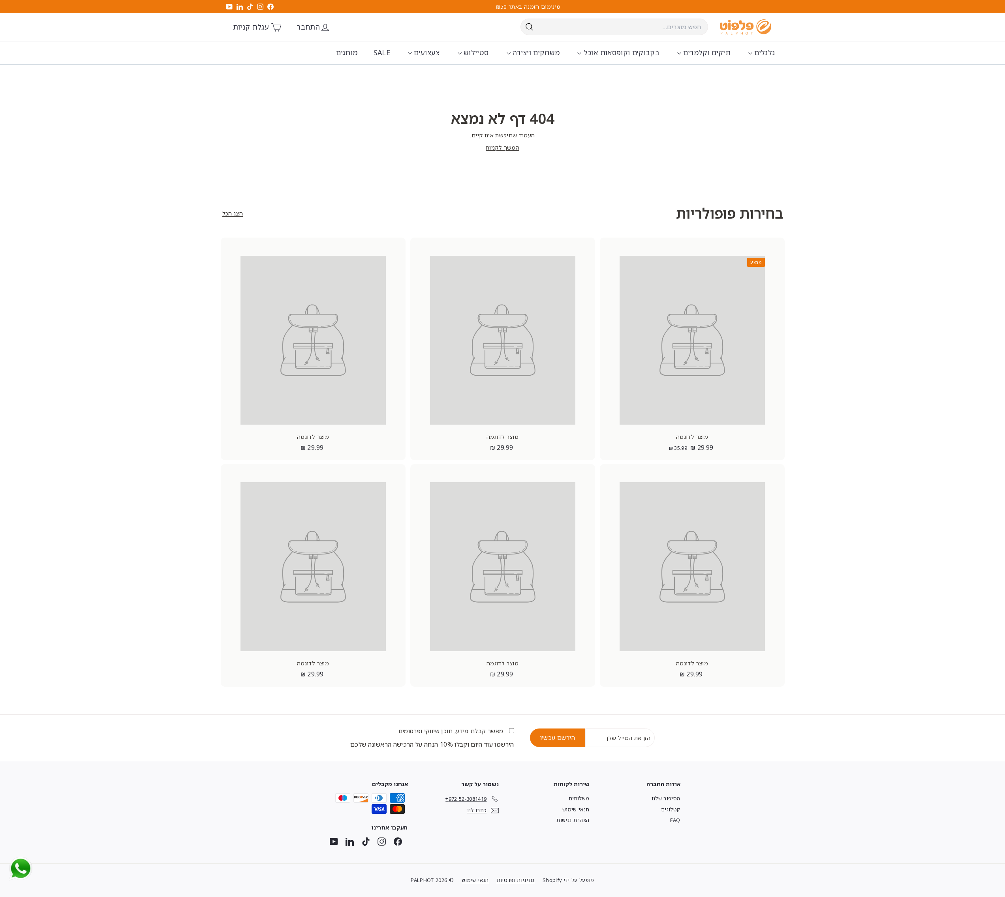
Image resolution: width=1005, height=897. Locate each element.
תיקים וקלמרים (706, 52)
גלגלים (763, 52)
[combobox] (614, 27)
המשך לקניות (502, 147)
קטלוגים (670, 809)
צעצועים (426, 52)
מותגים (346, 52)
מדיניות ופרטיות (516, 880)
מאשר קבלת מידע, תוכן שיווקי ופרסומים (451, 731)
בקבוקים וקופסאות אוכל (620, 52)
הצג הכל (232, 213)
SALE (382, 52)
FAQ (675, 820)
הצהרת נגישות (572, 820)
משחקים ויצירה (535, 52)
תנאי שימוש (576, 809)
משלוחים (579, 798)
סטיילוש (475, 52)
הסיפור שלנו (666, 798)
